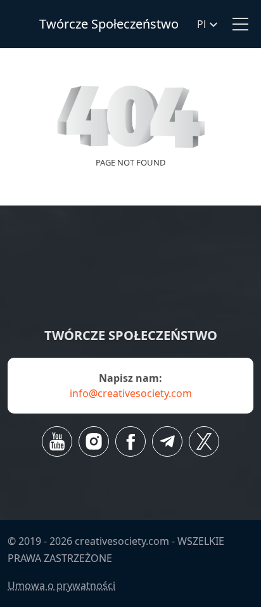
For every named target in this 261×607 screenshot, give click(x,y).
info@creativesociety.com (131, 393)
